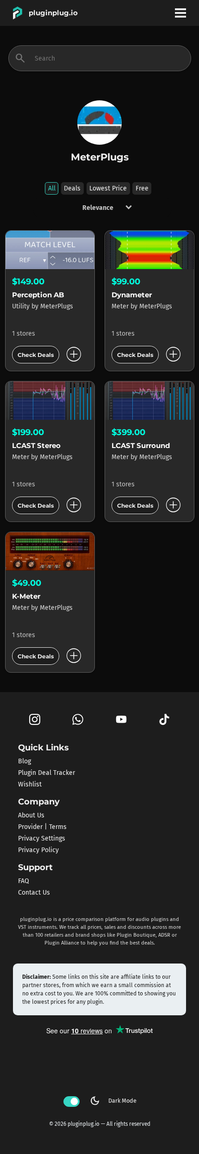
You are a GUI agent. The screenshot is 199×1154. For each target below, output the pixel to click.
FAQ (23, 881)
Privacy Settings (41, 838)
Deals (72, 188)
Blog (24, 761)
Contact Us (34, 892)
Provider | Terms (42, 827)
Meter (121, 306)
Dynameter (132, 294)
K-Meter (26, 596)
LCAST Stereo (36, 445)
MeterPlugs (56, 306)
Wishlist (30, 784)
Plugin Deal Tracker (46, 773)
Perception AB (38, 294)
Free (142, 188)
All (52, 188)
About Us (31, 815)
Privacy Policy (38, 850)
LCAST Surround (141, 445)
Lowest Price (108, 188)
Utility (21, 306)
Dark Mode (113, 1100)
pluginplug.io (53, 12)
